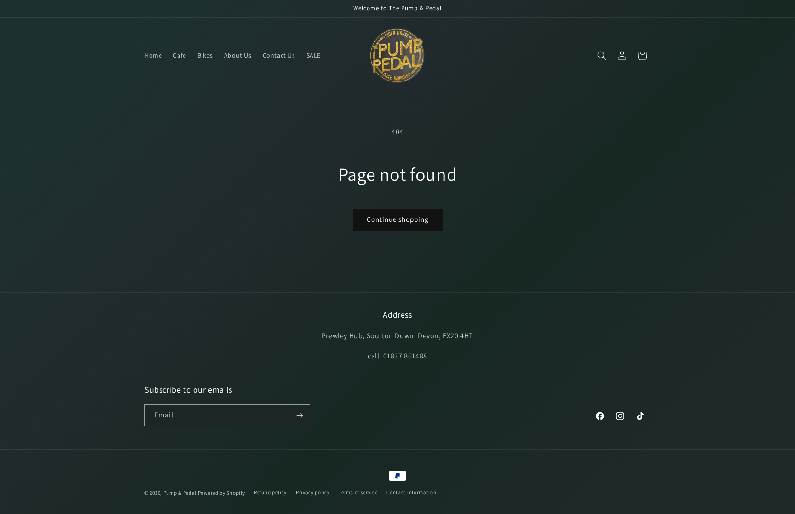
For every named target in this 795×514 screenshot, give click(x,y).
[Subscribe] (299, 415)
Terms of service (358, 492)
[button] (602, 56)
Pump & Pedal (179, 493)
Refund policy (270, 492)
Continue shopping (398, 219)
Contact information (411, 492)
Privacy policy (313, 492)
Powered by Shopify (221, 493)
